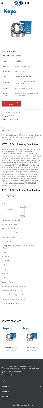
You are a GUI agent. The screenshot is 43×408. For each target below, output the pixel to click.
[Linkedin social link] (15, 119)
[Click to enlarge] (5, 44)
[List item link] (22, 372)
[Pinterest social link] (12, 119)
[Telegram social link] (17, 119)
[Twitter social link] (10, 119)
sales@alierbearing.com (23, 76)
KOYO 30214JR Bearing (11, 348)
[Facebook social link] (8, 119)
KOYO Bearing (11, 51)
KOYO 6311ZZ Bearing (32, 348)
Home (4, 51)
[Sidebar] (2, 124)
